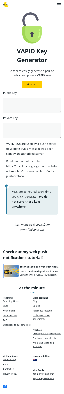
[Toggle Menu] (59, 5)
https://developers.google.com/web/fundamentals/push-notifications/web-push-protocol (31, 171)
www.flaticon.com (32, 229)
